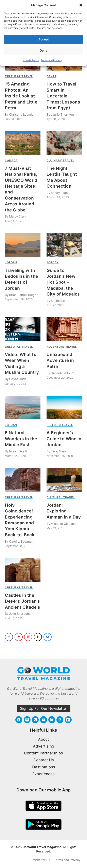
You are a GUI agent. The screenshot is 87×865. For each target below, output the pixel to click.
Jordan (11, 262)
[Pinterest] (35, 719)
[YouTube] (43, 719)
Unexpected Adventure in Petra (60, 360)
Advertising (43, 746)
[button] (81, 5)
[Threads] (59, 719)
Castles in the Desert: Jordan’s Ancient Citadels (22, 601)
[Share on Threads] (38, 637)
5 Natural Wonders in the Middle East (21, 438)
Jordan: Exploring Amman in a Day (64, 511)
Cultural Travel (19, 76)
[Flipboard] (68, 719)
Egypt (51, 76)
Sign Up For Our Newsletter (43, 708)
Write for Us (41, 860)
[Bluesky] (51, 719)
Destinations (43, 767)
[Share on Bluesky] (48, 637)
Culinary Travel (60, 160)
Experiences (43, 774)
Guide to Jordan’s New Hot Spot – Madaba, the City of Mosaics (63, 282)
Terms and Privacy (51, 60)
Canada (11, 160)
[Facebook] (18, 719)
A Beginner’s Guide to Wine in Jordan (64, 438)
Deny (43, 50)
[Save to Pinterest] (19, 637)
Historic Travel (60, 425)
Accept (43, 39)
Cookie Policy (31, 60)
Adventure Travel (62, 346)
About (43, 739)
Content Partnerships (43, 753)
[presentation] (22, 143)
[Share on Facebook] (9, 637)
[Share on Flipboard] (28, 637)
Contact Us (43, 760)
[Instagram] (27, 719)
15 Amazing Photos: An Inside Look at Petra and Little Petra (21, 95)
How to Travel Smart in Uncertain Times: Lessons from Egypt (63, 95)
